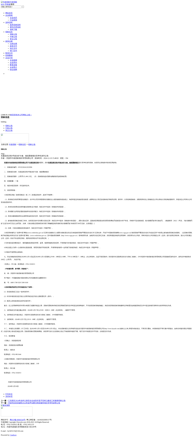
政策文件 (13, 46)
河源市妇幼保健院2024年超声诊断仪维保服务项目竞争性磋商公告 (34, 403)
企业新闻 (9, 15)
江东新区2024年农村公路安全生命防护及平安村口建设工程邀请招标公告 (37, 401)
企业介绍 (9, 58)
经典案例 (9, 55)
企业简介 (13, 67)
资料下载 (13, 29)
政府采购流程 (15, 25)
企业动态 (13, 18)
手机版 (7, 4)
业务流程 (9, 22)
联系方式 (9, 53)
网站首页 (9, 13)
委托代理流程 (15, 27)
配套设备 (13, 65)
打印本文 (9, 394)
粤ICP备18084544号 (17, 420)
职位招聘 (13, 70)
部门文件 (13, 51)
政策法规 (9, 41)
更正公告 (13, 39)
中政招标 (12, 144)
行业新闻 (13, 20)
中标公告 (13, 37)
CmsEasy (13, 435)
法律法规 (13, 44)
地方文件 (13, 48)
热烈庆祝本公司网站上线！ (21, 115)
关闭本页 (9, 396)
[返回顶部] (5, 405)
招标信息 (9, 32)
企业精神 (13, 60)
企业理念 (13, 62)
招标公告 (13, 34)
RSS (2, 4)
